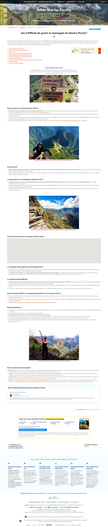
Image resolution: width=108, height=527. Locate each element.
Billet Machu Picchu (54, 9)
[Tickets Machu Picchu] (57, 16)
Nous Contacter (75, 502)
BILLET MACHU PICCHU (29, 1)
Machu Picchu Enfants (64, 493)
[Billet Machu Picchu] (54, 16)
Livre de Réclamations (63, 502)
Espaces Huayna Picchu (52, 493)
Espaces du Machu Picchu (40, 493)
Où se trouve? (12, 51)
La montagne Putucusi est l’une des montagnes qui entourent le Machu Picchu (32, 380)
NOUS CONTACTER (71, 1)
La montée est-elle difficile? (15, 58)
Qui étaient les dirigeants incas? (91, 445)
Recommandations (13, 61)
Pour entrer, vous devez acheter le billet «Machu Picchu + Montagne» (70, 120)
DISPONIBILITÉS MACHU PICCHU (46, 1)
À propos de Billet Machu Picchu (37, 502)
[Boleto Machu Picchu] (46, 16)
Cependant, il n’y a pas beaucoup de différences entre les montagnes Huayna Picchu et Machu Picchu (32, 302)
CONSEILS (80, 1)
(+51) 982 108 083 (54, 507)
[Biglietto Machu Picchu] (60, 16)
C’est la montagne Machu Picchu (16, 48)
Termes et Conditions (51, 502)
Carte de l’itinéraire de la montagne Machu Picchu (20, 55)
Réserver (104, 1)
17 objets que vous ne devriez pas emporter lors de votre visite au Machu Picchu (15, 446)
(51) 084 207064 (38, 507)
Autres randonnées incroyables (16, 63)
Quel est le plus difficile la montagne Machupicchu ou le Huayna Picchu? (26, 60)
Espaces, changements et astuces (79, 493)
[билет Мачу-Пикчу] (62, 16)
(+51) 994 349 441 (74, 507)
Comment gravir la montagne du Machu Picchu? (20, 53)
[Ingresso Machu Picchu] (48, 16)
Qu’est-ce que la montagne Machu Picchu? (19, 50)
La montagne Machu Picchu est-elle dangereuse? (20, 56)
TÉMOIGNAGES (61, 1)
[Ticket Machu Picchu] (51, 16)
